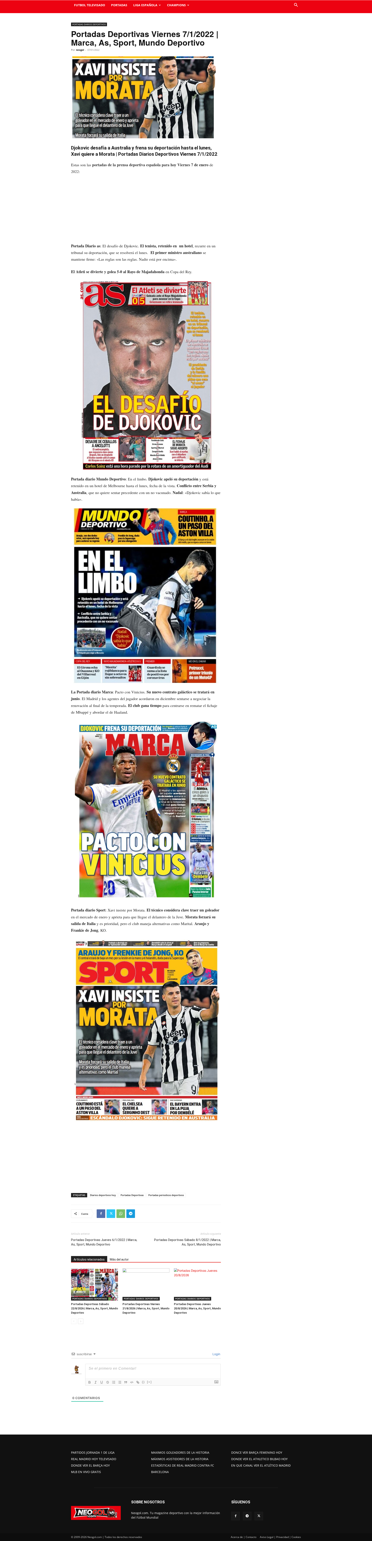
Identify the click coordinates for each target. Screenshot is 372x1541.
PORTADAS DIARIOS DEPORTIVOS (89, 24)
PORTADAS (119, 5)
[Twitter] (111, 1213)
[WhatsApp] (120, 1213)
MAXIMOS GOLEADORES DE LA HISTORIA (180, 1452)
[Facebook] (101, 1213)
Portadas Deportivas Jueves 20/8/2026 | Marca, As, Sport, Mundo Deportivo (197, 1308)
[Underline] (102, 1382)
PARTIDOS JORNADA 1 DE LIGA (93, 1452)
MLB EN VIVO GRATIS (86, 1472)
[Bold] (90, 1382)
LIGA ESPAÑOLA (145, 5)
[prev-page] (73, 1321)
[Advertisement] (146, 211)
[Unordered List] (120, 1382)
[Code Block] (132, 1382)
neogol (80, 49)
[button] (296, 5)
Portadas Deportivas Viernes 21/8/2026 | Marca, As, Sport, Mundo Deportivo (145, 1308)
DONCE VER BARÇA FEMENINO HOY (256, 1452)
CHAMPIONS (176, 5)
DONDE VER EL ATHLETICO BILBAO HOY (259, 1459)
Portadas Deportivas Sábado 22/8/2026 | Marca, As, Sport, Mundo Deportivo (94, 1308)
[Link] (138, 1382)
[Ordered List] (114, 1382)
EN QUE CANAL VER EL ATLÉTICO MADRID (261, 1465)
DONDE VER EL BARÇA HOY (90, 1465)
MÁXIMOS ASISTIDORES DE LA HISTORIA (179, 1459)
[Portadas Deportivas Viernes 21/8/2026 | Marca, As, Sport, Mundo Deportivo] (145, 1284)
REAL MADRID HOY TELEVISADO (93, 1459)
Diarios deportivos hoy (103, 1195)
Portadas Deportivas (132, 1195)
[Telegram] (130, 1213)
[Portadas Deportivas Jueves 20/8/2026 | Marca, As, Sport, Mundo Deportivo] (197, 1284)
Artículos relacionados (89, 1259)
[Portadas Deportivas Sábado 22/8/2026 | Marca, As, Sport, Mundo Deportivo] (94, 1284)
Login (216, 1354)
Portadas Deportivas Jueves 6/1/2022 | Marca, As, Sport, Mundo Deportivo (104, 1242)
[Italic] (96, 1382)
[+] (149, 1382)
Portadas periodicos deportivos (166, 1195)
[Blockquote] (126, 1382)
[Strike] (108, 1382)
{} (143, 1382)
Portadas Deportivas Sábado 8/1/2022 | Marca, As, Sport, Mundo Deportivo (187, 1242)
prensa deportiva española (139, 165)
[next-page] (80, 1321)
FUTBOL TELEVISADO (89, 5)
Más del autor (119, 1259)
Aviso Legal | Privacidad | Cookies (280, 1537)
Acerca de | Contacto (243, 1537)
